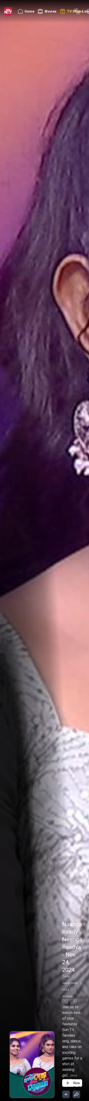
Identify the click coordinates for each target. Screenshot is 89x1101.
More (73, 1075)
